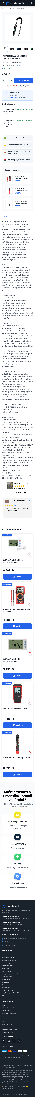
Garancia (4, 1027)
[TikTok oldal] (14, 1041)
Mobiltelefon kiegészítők (9, 960)
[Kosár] (31, 3)
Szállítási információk (8, 1008)
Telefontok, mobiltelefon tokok (11, 954)
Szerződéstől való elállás (9, 1029)
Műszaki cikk (5, 982)
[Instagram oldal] (8, 1041)
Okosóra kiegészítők (8, 963)
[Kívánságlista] (27, 3)
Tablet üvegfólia (6, 971)
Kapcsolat (5, 1019)
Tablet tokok (5, 968)
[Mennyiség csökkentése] (3, 80)
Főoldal (4, 8)
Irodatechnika (6, 979)
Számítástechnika (7, 976)
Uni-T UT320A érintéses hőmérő (15, 708)
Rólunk (4, 1005)
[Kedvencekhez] (30, 554)
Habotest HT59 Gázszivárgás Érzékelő (17, 758)
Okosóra (4, 985)
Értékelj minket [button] (21, 492)
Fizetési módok (6, 1010)
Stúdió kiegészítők (7, 990)
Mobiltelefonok (6, 987)
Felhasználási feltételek (9, 1016)
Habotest (18, 65)
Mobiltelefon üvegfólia (8, 957)
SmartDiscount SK (7, 1032)
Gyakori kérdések (7, 1024)
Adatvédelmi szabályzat (9, 1013)
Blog (3, 1021)
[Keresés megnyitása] (23, 3)
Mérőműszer (21, 8)
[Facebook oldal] (3, 1041)
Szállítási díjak (13, 97)
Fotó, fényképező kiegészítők (11, 993)
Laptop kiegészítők (7, 965)
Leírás (5, 216)
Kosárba (25, 80)
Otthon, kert (11, 8)
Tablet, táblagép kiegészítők (10, 974)
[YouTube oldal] (19, 1041)
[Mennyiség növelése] (11, 80)
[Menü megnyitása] (3, 3)
